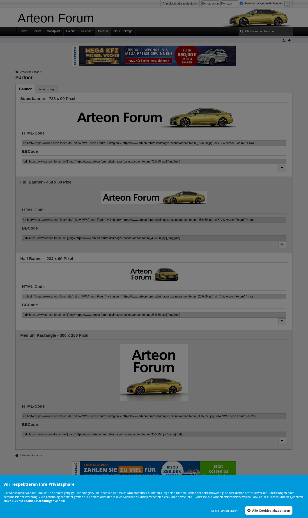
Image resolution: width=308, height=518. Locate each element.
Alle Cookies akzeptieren (270, 510)
